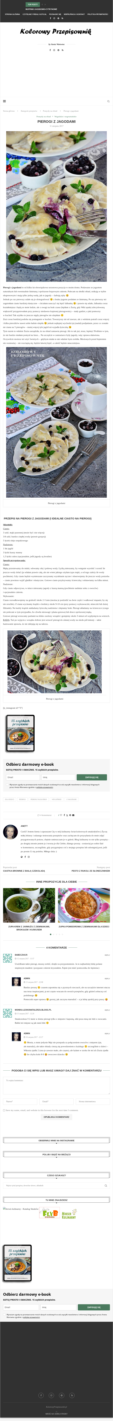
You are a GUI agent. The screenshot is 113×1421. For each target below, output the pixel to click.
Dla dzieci (9, 799)
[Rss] (62, 18)
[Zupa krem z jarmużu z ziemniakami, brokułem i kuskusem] (29, 905)
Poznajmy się (55, 14)
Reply (107, 955)
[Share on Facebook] (64, 815)
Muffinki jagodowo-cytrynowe (41, 9)
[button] (42, 4)
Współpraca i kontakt (74, 14)
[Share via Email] (73, 815)
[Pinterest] (58, 18)
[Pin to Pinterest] (70, 815)
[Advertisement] (56, 74)
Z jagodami (72, 799)
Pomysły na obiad (50, 111)
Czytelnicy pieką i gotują (34, 14)
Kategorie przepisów (29, 111)
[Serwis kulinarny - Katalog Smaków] (21, 1209)
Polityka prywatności (98, 14)
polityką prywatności (44, 787)
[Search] (108, 101)
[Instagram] (54, 18)
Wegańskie (57, 799)
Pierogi (22, 799)
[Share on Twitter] (67, 815)
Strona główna (12, 14)
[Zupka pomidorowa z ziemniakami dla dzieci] (84, 905)
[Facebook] (50, 18)
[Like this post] (61, 815)
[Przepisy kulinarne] (69, 1209)
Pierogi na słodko (39, 799)
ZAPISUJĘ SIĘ (91, 777)
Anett (24, 826)
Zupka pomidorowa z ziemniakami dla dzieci (84, 926)
